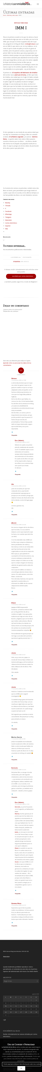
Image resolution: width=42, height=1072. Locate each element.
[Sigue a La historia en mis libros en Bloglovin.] (21, 293)
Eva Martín (28, 257)
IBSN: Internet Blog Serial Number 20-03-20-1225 (16, 951)
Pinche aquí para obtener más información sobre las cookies (22, 1064)
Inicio (4, 15)
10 (5, 1006)
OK (21, 1068)
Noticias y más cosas (12, 15)
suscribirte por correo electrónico (21, 276)
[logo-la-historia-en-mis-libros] (17, 4)
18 (10, 1009)
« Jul (4, 1020)
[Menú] (38, 4)
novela (26, 261)
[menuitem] (33, 4)
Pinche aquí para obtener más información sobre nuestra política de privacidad (22, 1059)
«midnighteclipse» (30, 44)
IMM (22, 261)
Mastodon (6, 957)
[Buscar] (33, 4)
